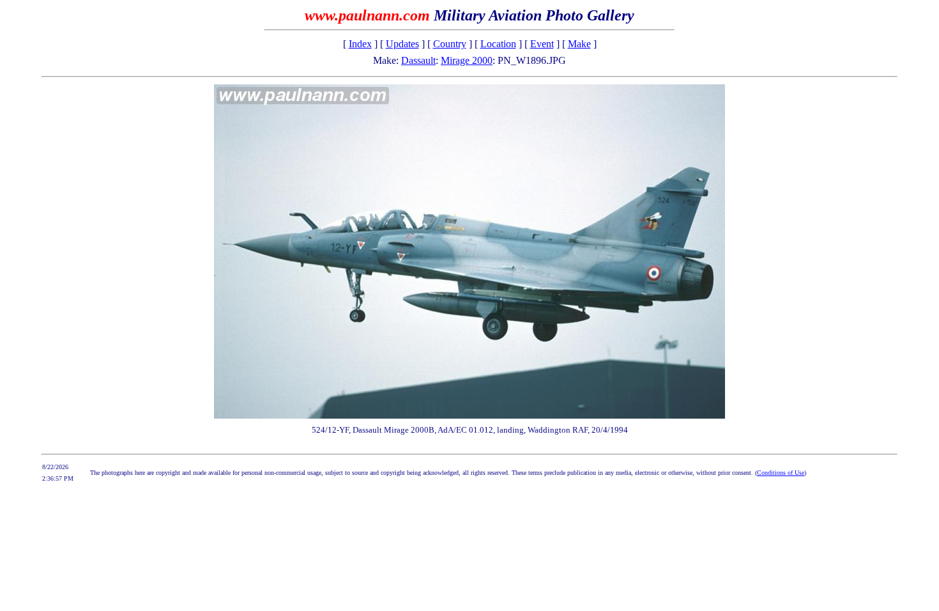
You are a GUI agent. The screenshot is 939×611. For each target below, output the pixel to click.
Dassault (418, 60)
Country (449, 43)
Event (542, 43)
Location (498, 43)
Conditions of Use (780, 472)
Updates (402, 43)
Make (579, 43)
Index (360, 43)
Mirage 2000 (466, 60)
